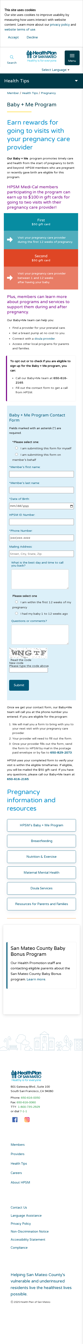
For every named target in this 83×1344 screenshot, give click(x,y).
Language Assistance (26, 1215)
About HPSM (20, 1182)
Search (12, 63)
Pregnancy (48, 93)
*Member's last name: (24, 483)
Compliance (19, 1248)
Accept (13, 37)
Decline (32, 37)
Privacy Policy (21, 1224)
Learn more (36, 979)
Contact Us (19, 1207)
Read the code (20, 660)
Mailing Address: (20, 546)
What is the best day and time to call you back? (37, 564)
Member (13, 93)
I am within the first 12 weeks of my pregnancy (41, 604)
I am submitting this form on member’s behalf (36, 457)
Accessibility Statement (28, 1239)
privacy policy (60, 25)
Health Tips (30, 93)
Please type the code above (29, 666)
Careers (16, 1173)
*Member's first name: (24, 467)
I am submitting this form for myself (45, 448)
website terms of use (19, 29)
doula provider (44, 338)
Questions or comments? (29, 621)
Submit (19, 685)
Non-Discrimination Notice (30, 1231)
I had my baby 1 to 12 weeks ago (44, 614)
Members (18, 1144)
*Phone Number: (21, 531)
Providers (17, 1154)
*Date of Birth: (19, 499)
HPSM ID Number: (22, 515)
